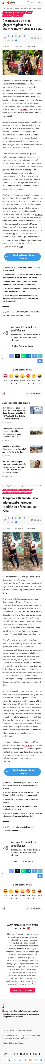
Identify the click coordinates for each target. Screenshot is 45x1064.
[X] (17, 1054)
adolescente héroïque (24, 827)
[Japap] (11, 2)
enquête (38, 214)
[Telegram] (33, 1054)
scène (27, 138)
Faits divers (20, 12)
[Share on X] (12, 36)
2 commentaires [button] (35, 393)
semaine (24, 109)
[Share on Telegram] (24, 36)
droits (36, 730)
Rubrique (18, 15)
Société (27, 493)
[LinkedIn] (27, 1054)
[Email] (8, 40)
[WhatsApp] (36, 1054)
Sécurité (17, 493)
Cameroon (20, 312)
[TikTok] (24, 1054)
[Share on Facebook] (8, 36)
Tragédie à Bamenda (10, 830)
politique (29, 182)
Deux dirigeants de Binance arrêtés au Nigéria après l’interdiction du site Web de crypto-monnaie (20, 298)
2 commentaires (18, 46)
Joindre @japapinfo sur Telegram (24, 256)
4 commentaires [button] (35, 908)
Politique (8, 15)
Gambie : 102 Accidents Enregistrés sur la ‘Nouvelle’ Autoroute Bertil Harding (14, 449)
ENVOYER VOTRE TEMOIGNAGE (22, 990)
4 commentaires (18, 528)
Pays (29, 12)
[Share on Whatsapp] (16, 36)
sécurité (28, 745)
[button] (4, 2)
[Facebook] (14, 1054)
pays (21, 246)
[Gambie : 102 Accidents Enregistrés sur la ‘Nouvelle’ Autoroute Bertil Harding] (36, 449)
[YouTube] (20, 1054)
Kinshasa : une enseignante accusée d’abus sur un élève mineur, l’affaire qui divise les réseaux (21, 785)
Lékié (36, 312)
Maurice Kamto (8, 315)
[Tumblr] (30, 1054)
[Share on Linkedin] (20, 36)
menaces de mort (23, 315)
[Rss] (39, 1054)
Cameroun (8, 12)
